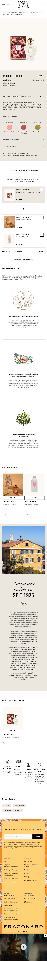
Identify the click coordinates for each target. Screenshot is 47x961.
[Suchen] (8, 4)
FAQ (5, 861)
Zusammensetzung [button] (10, 146)
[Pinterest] (24, 931)
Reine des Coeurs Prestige (12, 810)
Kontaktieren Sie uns (30, 880)
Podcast (26, 873)
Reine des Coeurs (23, 217)
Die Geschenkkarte (10, 898)
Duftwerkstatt (8, 905)
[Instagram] (18, 931)
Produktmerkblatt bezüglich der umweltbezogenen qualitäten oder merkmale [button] (20, 154)
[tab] (23, 116)
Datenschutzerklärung (11, 878)
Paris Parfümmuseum (10, 902)
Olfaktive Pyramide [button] (10, 116)
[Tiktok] (27, 931)
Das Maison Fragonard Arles (12, 914)
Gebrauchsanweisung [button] (11, 139)
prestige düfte (19, 806)
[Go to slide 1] (40, 96)
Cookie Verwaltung (10, 882)
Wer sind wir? (28, 861)
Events (26, 870)
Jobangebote (28, 902)
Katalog (26, 877)
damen (6, 806)
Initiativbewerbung (30, 898)
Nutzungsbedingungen (11, 870)
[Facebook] (21, 931)
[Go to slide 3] (43, 96)
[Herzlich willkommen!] (23, 4)
